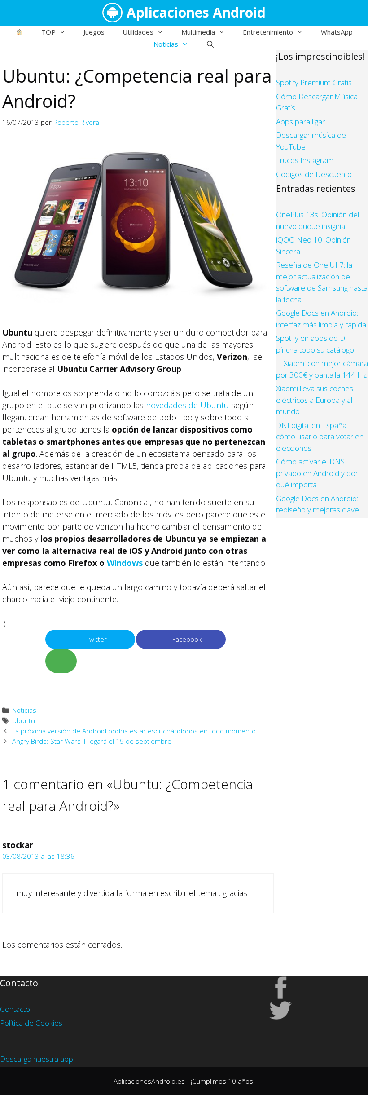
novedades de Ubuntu (187, 405)
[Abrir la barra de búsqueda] (210, 44)
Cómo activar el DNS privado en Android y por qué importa (317, 473)
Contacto (15, 1009)
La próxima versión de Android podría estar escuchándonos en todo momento (134, 730)
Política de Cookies (31, 1023)
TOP (48, 31)
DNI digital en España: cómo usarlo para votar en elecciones (320, 436)
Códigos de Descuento (314, 174)
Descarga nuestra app (36, 1059)
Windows (125, 562)
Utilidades (138, 31)
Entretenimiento (268, 31)
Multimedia (198, 31)
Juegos (94, 31)
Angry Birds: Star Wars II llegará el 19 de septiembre (91, 741)
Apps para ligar (300, 121)
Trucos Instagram (304, 160)
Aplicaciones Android (196, 12)
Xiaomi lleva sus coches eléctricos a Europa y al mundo (314, 399)
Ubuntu (23, 720)
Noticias (165, 44)
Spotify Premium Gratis (314, 82)
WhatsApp (337, 31)
